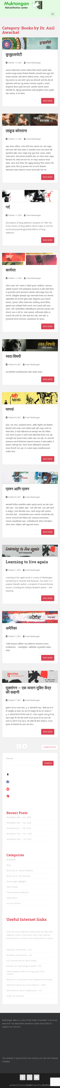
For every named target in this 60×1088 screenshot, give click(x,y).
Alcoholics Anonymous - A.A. (19, 955)
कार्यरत (11, 270)
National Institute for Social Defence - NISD (26, 985)
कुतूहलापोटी (14, 54)
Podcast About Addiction (17, 892)
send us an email (30, 938)
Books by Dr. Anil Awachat (18, 876)
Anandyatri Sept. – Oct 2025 (19, 839)
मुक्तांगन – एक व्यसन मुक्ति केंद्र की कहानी (28, 690)
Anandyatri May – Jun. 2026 (18, 817)
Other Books (12, 887)
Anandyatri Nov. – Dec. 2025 (19, 833)
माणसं (10, 409)
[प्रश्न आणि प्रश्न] (30, 478)
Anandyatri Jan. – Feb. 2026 (18, 828)
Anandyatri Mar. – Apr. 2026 (18, 822)
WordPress (46, 1085)
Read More (47, 101)
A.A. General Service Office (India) (21, 960)
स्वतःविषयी (13, 356)
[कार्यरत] (30, 259)
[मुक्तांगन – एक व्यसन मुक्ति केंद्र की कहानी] (30, 677)
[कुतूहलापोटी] (30, 43)
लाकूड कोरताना (16, 130)
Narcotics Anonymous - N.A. (19, 949)
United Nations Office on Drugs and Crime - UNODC (26, 972)
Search (9, 758)
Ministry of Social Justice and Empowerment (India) (29, 979)
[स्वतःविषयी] (30, 345)
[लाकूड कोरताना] (30, 120)
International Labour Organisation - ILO (24, 990)
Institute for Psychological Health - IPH (23, 966)
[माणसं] (30, 398)
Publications (11, 897)
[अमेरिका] (30, 617)
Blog (8, 865)
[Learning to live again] (30, 551)
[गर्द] (30, 196)
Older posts (49, 747)
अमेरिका (11, 628)
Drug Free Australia (15, 996)
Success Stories (13, 903)
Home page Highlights (16, 881)
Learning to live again (27, 561)
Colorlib (28, 1085)
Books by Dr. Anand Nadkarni (19, 870)
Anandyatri (11, 859)
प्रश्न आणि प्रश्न (17, 488)
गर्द (8, 207)
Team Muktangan (33, 62)
